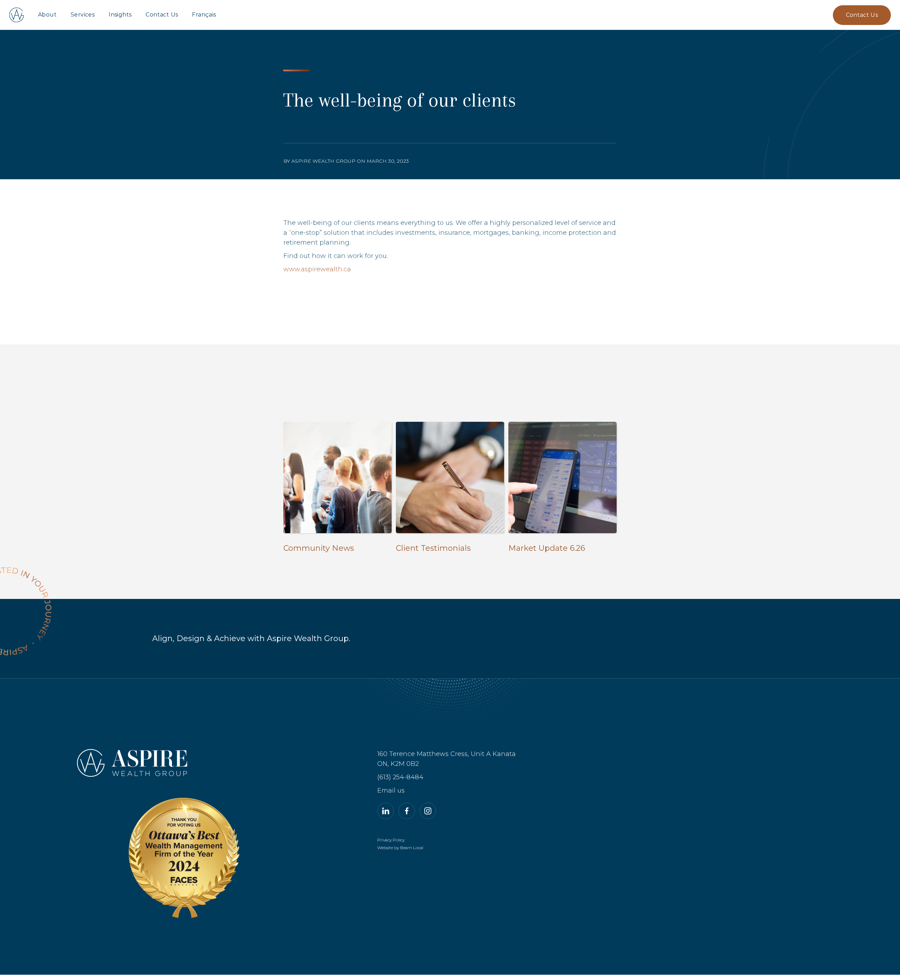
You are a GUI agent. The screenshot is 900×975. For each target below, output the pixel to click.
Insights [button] (120, 14)
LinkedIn (385, 810)
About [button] (47, 14)
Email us (391, 790)
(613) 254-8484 (400, 777)
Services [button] (83, 14)
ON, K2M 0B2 (398, 764)
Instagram (427, 810)
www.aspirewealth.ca (317, 269)
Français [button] (204, 14)
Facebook (406, 810)
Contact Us (162, 14)
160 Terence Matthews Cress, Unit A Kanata (446, 754)
